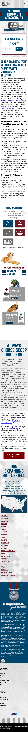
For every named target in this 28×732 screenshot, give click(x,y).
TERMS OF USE (25, 726)
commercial (14, 101)
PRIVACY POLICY (18, 726)
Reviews (2, 676)
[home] (6, 3)
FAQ (1, 701)
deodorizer (4, 108)
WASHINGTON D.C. (8, 575)
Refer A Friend (4, 699)
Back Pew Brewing (12, 429)
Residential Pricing (5, 678)
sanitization (16, 108)
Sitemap (2, 703)
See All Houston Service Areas (14, 456)
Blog (1, 684)
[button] (24, 4)
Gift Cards (3, 682)
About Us (2, 674)
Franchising (3, 705)
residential (4, 101)
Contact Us (3, 697)
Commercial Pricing (5, 680)
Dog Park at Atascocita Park (10, 422)
